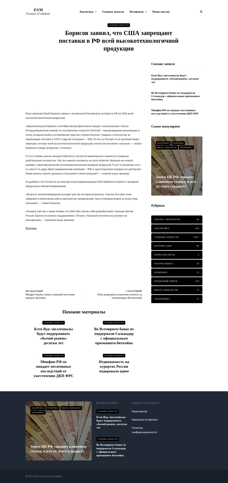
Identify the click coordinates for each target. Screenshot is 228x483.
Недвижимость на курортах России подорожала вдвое (114, 366)
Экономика (186, 147)
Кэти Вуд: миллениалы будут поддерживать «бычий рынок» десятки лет (175, 79)
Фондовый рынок (176, 281)
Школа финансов (167, 147)
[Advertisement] (84, 83)
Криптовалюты (176, 255)
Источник (31, 228)
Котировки (136, 11)
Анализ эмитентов (176, 219)
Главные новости (113, 11)
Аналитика (86, 11)
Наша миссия (161, 11)
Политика (178, 143)
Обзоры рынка (176, 263)
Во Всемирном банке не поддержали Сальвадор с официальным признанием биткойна (175, 96)
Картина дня (176, 246)
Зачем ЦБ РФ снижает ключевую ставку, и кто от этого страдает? (176, 181)
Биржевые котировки (145, 419)
